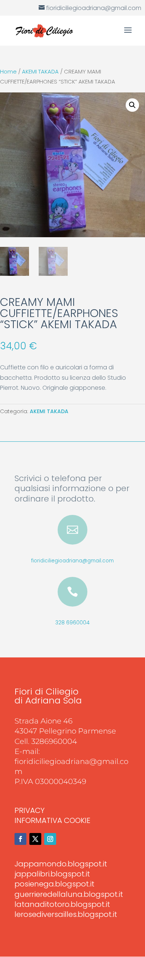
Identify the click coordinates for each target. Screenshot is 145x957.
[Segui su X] (35, 839)
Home (8, 71)
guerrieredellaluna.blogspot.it (68, 894)
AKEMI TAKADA (40, 71)
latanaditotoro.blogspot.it (62, 904)
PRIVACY (29, 810)
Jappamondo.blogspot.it (60, 864)
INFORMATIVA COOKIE (52, 820)
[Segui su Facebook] (20, 839)
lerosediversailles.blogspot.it (65, 914)
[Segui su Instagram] (50, 839)
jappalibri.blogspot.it (52, 874)
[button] (132, 105)
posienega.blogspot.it (54, 884)
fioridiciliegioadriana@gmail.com (72, 560)
